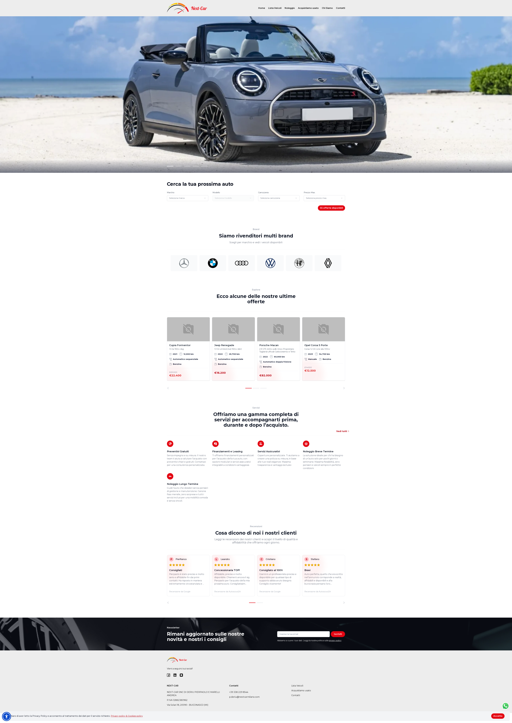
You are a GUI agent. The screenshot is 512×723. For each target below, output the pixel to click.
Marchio (170, 192)
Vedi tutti (342, 431)
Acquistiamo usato (308, 8)
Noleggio (290, 8)
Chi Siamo (327, 8)
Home (261, 8)
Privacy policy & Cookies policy (127, 716)
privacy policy (335, 640)
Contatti (340, 8)
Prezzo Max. (309, 192)
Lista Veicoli (274, 8)
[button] (6, 716)
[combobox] (187, 198)
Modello (216, 192)
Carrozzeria (263, 192)
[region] (256, 353)
